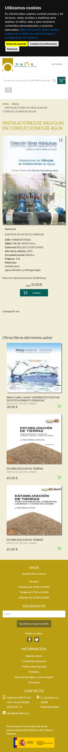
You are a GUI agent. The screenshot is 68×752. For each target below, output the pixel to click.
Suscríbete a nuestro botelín (34, 623)
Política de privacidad (34, 666)
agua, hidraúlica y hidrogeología (23, 269)
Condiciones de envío (34, 661)
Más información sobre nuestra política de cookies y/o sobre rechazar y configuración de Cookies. (32, 33)
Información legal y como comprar (34, 677)
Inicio (5, 103)
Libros (15, 103)
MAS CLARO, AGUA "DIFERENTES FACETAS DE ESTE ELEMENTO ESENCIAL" (33, 399)
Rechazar (12, 48)
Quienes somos (34, 655)
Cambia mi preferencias (43, 43)
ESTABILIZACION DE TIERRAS (25, 468)
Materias (34, 671)
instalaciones (12, 266)
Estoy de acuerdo (16, 43)
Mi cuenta (34, 682)
